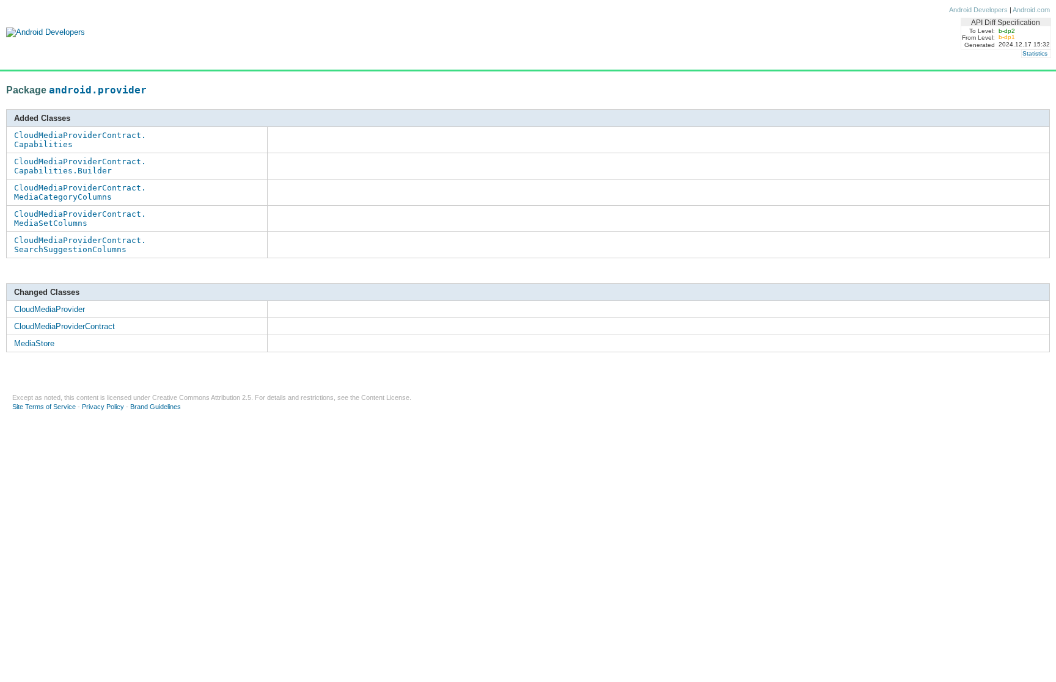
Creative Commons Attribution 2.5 (201, 397)
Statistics (1034, 53)
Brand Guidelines (155, 406)
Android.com (1031, 9)
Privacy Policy (103, 406)
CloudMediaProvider (49, 309)
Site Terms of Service (44, 406)
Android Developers (978, 9)
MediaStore (34, 343)
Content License (385, 397)
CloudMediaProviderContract (64, 326)
